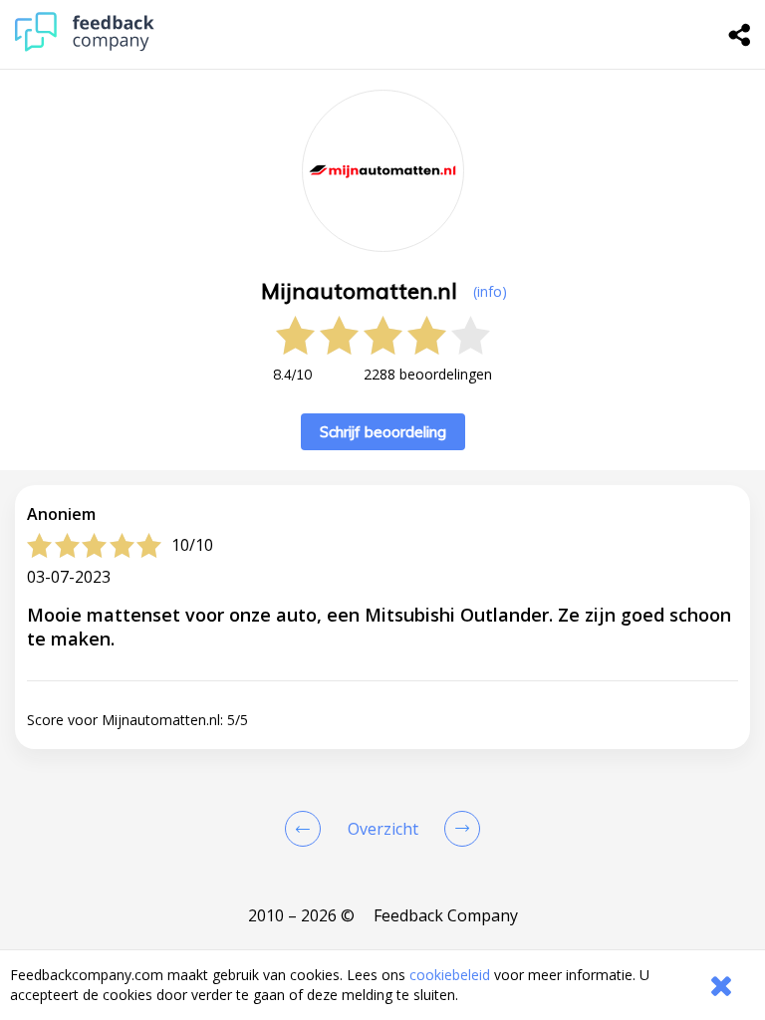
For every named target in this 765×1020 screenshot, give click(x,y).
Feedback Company (446, 915)
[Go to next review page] (458, 829)
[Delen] (740, 35)
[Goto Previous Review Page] (307, 829)
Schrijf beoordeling (383, 431)
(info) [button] (490, 291)
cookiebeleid (449, 974)
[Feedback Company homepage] (84, 46)
